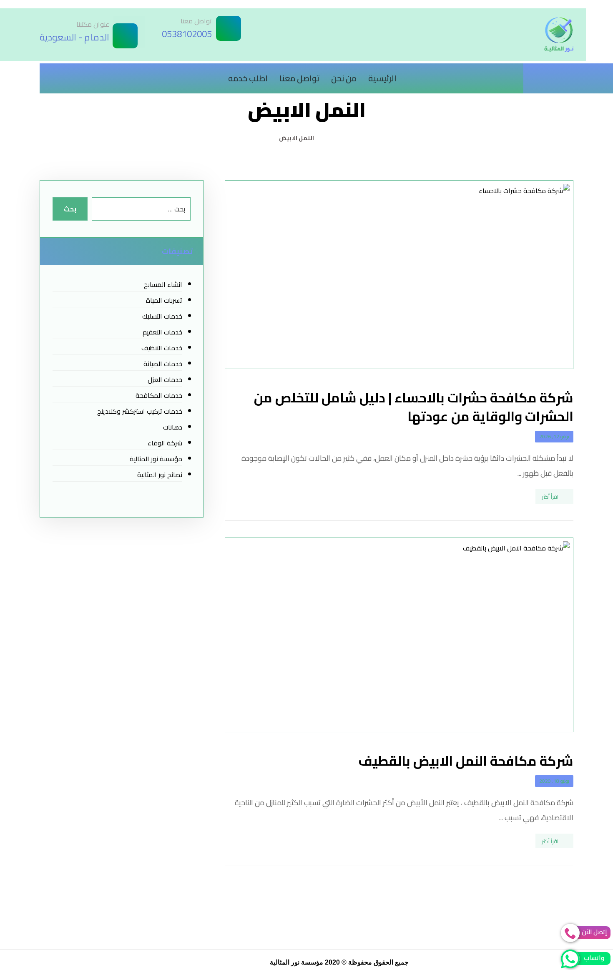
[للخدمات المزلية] (558, 35)
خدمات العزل (165, 379)
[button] (565, 74)
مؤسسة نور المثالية (156, 458)
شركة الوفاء (165, 443)
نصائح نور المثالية (159, 474)
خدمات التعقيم (162, 332)
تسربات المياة (164, 300)
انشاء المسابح (163, 284)
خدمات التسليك (162, 316)
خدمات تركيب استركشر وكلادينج (139, 411)
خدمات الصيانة (162, 363)
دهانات (172, 427)
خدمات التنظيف (161, 348)
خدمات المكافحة (159, 395)
